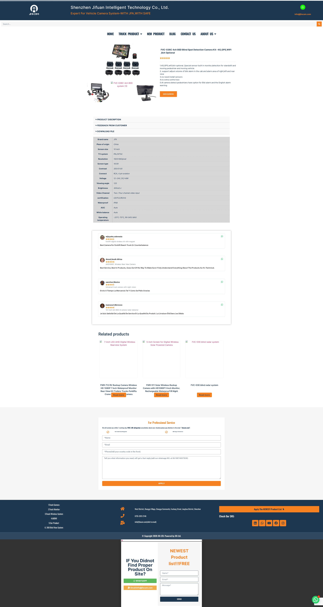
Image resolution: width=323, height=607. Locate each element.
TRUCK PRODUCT (129, 33)
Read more (118, 395)
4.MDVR (54, 518)
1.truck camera (53, 504)
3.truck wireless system (54, 513)
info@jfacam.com (303, 14)
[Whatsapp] (262, 523)
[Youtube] (269, 523)
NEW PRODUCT (155, 33)
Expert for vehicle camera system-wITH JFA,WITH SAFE (111, 13)
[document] (161, 573)
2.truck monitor (54, 509)
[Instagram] (283, 523)
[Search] (319, 23)
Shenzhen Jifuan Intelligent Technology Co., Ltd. (120, 7)
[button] (161, 120)
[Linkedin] (255, 523)
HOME (110, 33)
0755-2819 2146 (140, 516)
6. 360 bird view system (54, 527)
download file (105, 131)
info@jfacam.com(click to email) (145, 521)
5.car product (54, 522)
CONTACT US (188, 33)
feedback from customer (112, 125)
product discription (109, 119)
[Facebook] (276, 523)
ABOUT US (206, 33)
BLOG (172, 33)
